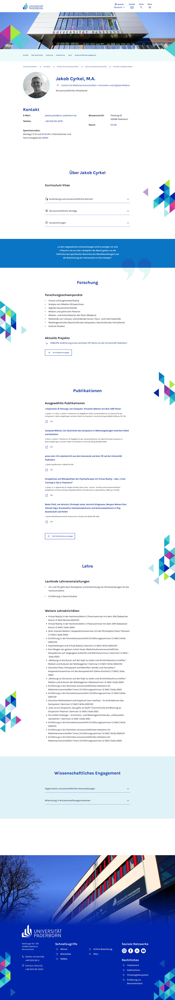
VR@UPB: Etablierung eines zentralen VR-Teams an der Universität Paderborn (88, 343)
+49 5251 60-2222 (34, 969)
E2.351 (114, 125)
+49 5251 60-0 (32, 960)
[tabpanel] (87, 128)
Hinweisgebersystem (138, 975)
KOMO (45, 138)
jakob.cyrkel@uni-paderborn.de (60, 115)
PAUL (95, 954)
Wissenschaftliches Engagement (85, 55)
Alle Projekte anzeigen (61, 352)
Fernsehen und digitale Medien (122, 66)
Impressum (133, 965)
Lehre (70, 55)
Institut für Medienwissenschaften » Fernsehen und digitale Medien (95, 85)
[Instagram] (124, 950)
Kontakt (25, 55)
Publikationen (60, 55)
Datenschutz (133, 970)
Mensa (63, 949)
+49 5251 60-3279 (54, 121)
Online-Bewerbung (102, 949)
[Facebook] (130, 950)
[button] (120, 6)
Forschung (49, 55)
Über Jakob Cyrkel (37, 55)
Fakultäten (46, 66)
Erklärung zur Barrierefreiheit (134, 981)
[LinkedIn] (137, 950)
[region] (86, 55)
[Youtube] (143, 950)
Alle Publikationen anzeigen (62, 536)
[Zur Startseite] (33, 6)
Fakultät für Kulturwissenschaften (67, 66)
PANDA (63, 959)
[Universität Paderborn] (87, 931)
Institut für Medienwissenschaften (96, 66)
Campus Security (34, 965)
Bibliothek (65, 954)
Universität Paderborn (30, 66)
